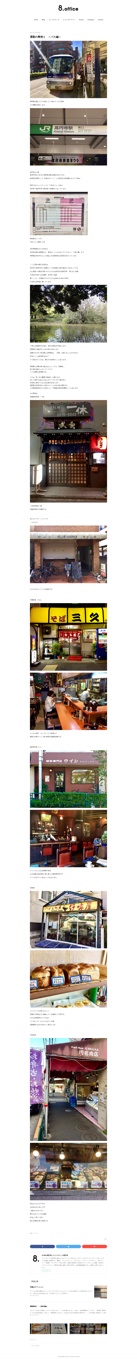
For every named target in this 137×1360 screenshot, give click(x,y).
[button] (36, 19)
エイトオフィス (54, 19)
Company (91, 19)
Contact (100, 19)
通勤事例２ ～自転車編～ (39, 1306)
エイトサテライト (69, 19)
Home (36, 19)
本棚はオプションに (36, 1287)
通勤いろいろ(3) (34, 1233)
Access (81, 19)
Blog (43, 19)
